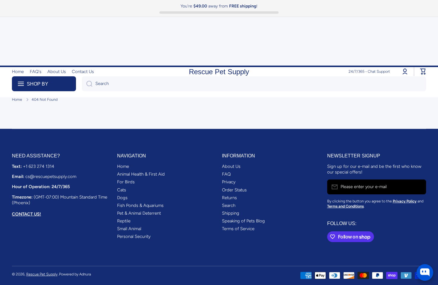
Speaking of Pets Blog (243, 221)
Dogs (122, 197)
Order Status (234, 190)
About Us (231, 166)
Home (17, 99)
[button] (423, 72)
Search (228, 205)
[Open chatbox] (425, 272)
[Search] (87, 83)
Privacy (228, 182)
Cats (121, 190)
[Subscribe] (418, 186)
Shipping (230, 213)
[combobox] (254, 83)
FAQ (226, 174)
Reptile (124, 221)
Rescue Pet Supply (42, 274)
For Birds (126, 182)
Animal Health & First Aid (141, 174)
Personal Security (133, 236)
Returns (229, 197)
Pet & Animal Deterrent (139, 213)
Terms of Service (238, 228)
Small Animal (129, 228)
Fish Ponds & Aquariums (140, 205)
